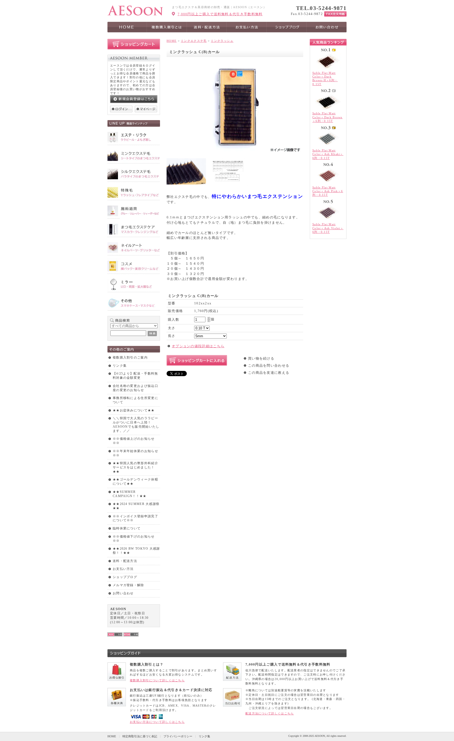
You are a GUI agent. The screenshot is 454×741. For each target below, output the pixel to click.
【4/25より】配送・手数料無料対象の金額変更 (135, 376)
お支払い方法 (123, 569)
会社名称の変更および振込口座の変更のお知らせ (135, 388)
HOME (172, 40)
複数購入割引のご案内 (130, 357)
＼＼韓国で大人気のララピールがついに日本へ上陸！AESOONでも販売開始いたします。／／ (136, 424)
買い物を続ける (261, 358)
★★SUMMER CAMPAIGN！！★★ (130, 494)
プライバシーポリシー (177, 736)
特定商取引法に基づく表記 (139, 736)
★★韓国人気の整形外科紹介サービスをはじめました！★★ (135, 467)
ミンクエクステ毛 (194, 40)
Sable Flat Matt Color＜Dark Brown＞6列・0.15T (327, 117)
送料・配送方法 (125, 561)
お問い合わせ (123, 593)
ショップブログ (125, 577)
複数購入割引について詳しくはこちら (157, 680)
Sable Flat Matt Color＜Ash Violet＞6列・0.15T (327, 228)
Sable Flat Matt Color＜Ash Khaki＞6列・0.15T (327, 154)
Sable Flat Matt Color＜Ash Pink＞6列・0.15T (327, 191)
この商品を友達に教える (268, 373)
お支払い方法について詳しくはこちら (157, 721)
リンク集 (120, 365)
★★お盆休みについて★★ (134, 410)
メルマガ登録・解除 (128, 585)
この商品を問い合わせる (268, 365)
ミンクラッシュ (222, 40)
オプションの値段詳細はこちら (198, 346)
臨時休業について (127, 528)
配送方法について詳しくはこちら (269, 713)
